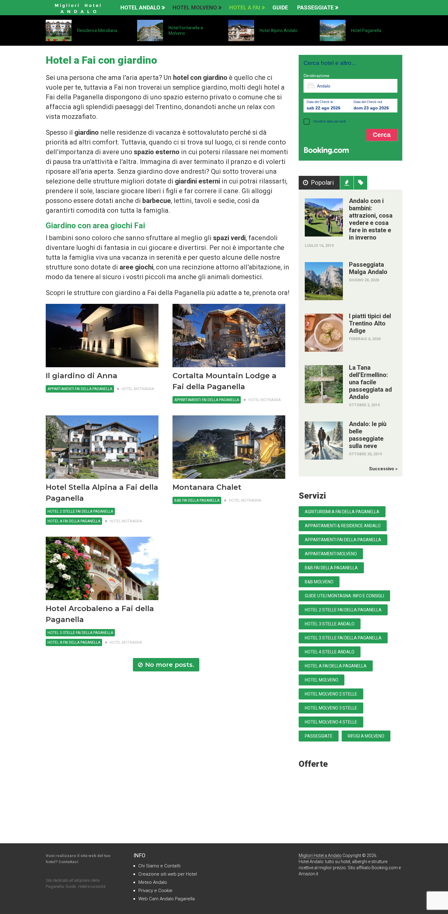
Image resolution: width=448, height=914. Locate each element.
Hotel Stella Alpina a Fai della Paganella (102, 493)
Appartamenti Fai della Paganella (80, 389)
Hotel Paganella (366, 30)
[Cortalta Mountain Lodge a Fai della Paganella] (228, 335)
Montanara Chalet (206, 487)
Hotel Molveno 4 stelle (331, 722)
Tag (361, 183)
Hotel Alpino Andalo (281, 30)
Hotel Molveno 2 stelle (331, 694)
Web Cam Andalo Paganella (166, 899)
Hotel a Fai (244, 7)
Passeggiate (315, 7)
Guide (280, 7)
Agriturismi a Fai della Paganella (342, 511)
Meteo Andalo (152, 882)
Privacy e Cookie (155, 890)
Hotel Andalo (140, 7)
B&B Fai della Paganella (196, 500)
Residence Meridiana (97, 30)
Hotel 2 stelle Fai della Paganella (80, 511)
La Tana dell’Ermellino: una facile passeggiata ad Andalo (370, 382)
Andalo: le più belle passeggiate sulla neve (367, 435)
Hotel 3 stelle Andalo (329, 623)
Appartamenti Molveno (331, 553)
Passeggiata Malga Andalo (368, 268)
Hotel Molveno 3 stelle (331, 708)
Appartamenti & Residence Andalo (343, 525)
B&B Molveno (319, 581)
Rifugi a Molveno (366, 736)
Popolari (322, 182)
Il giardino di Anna (81, 375)
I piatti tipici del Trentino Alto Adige (370, 323)
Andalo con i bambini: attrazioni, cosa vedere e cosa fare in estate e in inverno (371, 219)
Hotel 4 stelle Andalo (329, 651)
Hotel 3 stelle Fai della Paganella (80, 633)
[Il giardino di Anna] (102, 335)
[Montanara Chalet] (228, 447)
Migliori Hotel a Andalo (320, 855)
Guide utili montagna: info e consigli (344, 595)
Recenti (347, 183)
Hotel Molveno (194, 7)
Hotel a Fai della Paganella (74, 521)
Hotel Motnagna (138, 389)
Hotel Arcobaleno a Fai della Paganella (100, 614)
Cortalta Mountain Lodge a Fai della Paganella (224, 381)
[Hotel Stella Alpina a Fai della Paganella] (102, 447)
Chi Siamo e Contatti (159, 866)
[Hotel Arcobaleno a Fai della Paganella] (102, 568)
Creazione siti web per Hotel (167, 874)
